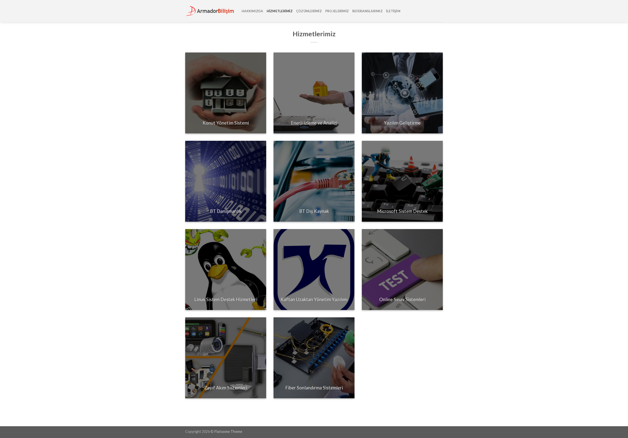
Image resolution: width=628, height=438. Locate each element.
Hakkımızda (252, 11)
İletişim (393, 11)
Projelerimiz (337, 11)
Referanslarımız (367, 11)
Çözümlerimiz (309, 11)
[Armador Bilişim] (209, 11)
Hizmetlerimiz (280, 11)
